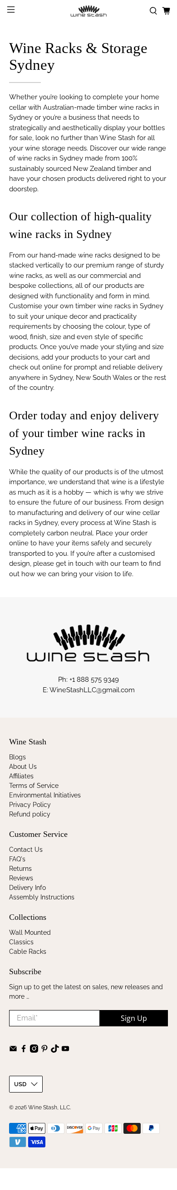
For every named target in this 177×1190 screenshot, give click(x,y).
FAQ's (17, 859)
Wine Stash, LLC (49, 1107)
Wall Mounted (30, 932)
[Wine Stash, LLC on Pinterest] (44, 1050)
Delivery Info (27, 887)
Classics (21, 942)
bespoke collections (40, 286)
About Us (23, 766)
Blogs (17, 757)
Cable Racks (27, 951)
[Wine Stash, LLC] (88, 11)
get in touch (74, 563)
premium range (110, 265)
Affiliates (21, 776)
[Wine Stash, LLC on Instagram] (34, 1050)
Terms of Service (34, 785)
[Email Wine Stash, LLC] (13, 1050)
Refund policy (29, 814)
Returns (20, 868)
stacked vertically (36, 265)
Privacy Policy (30, 804)
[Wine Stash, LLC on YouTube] (65, 1050)
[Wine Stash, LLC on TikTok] (55, 1050)
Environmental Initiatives (45, 795)
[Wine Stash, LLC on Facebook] (24, 1050)
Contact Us (26, 849)
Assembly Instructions (41, 897)
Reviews (21, 878)
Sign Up (134, 1018)
